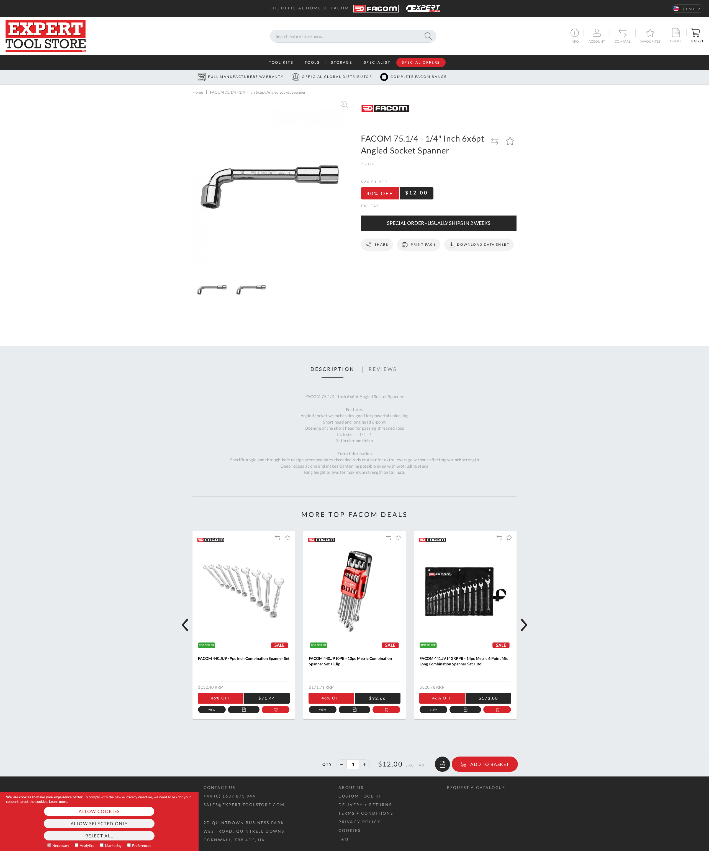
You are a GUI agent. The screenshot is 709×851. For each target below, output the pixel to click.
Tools (312, 62)
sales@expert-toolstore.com (244, 804)
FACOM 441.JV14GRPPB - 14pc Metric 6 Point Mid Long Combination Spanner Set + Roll (464, 661)
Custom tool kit (361, 796)
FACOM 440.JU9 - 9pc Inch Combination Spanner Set (243, 658)
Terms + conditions (365, 813)
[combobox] (353, 36)
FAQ (343, 839)
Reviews (383, 369)
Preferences (141, 845)
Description (332, 369)
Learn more (58, 801)
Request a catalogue (476, 787)
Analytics (87, 845)
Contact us (219, 787)
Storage (341, 62)
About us (350, 787)
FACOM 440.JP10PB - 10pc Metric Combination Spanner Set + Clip (350, 661)
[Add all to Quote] (442, 764)
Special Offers (421, 62)
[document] (99, 821)
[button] (687, 8)
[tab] (332, 369)
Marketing (113, 845)
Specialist (377, 62)
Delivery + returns (365, 804)
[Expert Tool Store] (46, 35)
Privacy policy (359, 821)
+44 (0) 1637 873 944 (230, 796)
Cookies (349, 830)
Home (197, 92)
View (212, 709)
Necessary (60, 845)
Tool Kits (281, 62)
